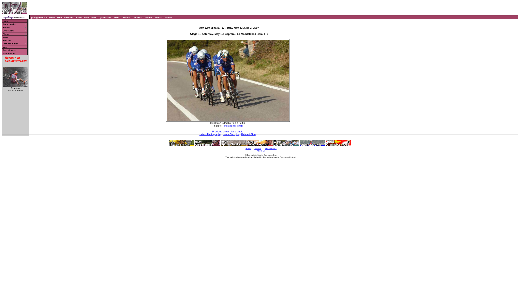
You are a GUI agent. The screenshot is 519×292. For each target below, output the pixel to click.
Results (6, 27)
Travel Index (271, 148)
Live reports (9, 31)
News (52, 17)
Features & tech (10, 44)
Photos (127, 17)
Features (69, 17)
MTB (86, 17)
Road (79, 17)
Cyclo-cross (105, 17)
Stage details (9, 24)
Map (5, 47)
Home (5, 21)
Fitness (138, 17)
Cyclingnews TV (38, 17)
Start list (7, 40)
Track (117, 17)
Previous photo (220, 131)
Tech (59, 17)
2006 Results (9, 53)
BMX (93, 17)
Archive (257, 148)
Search (158, 17)
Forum (168, 17)
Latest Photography (210, 134)
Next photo (237, 131)
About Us (261, 151)
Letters (148, 17)
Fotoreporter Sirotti (233, 126)
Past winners (9, 50)
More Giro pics (231, 134)
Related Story (248, 134)
